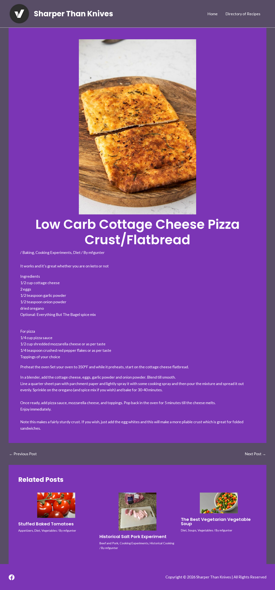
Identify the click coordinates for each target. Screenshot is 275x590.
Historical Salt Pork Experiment (133, 537)
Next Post (255, 454)
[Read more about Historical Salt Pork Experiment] (137, 512)
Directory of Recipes (242, 13)
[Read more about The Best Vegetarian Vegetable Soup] (219, 503)
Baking (28, 252)
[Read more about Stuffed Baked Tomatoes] (56, 505)
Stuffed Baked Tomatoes (46, 524)
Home (212, 13)
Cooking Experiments (53, 252)
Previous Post (23, 454)
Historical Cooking (162, 543)
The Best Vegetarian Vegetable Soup (216, 521)
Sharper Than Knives (73, 13)
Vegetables (49, 530)
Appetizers (25, 530)
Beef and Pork (108, 543)
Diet (77, 252)
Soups (192, 530)
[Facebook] (12, 577)
